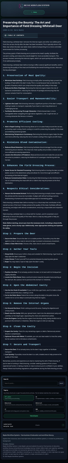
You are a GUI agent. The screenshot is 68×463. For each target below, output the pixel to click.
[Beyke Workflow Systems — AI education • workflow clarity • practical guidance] (34, 6)
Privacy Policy (8, 444)
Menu (35, 12)
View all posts (34, 416)
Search (61, 383)
